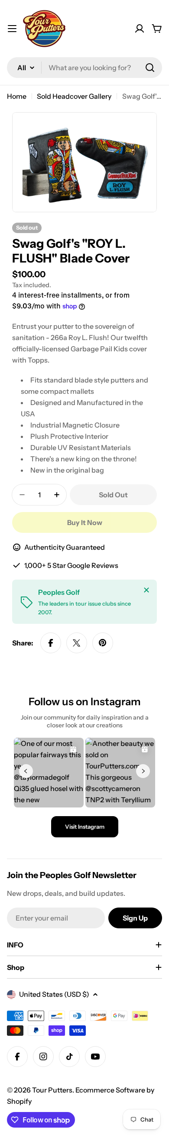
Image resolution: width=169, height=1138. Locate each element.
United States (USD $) (54, 994)
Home (16, 96)
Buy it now (84, 522)
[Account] (139, 28)
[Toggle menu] (12, 28)
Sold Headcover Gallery (74, 96)
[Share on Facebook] (50, 642)
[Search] (150, 67)
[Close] (146, 590)
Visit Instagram (84, 826)
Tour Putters (52, 1090)
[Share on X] (76, 642)
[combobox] (84, 67)
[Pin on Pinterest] (102, 642)
